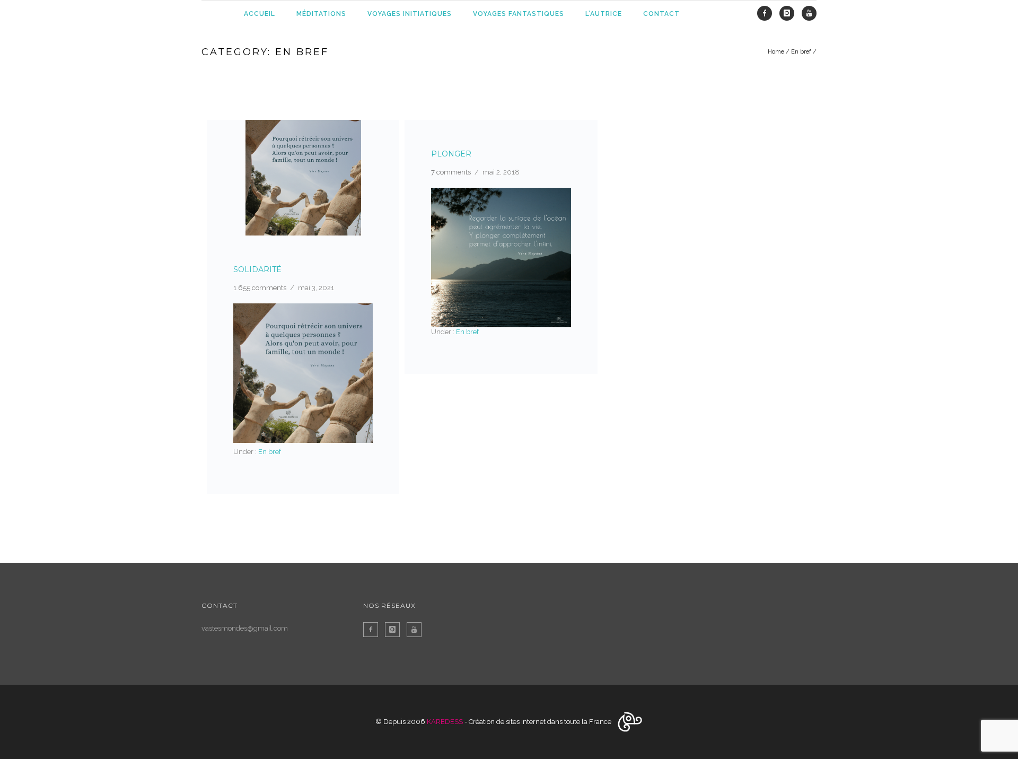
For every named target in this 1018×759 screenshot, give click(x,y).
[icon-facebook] (767, 13)
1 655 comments (259, 288)
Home (776, 51)
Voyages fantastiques (518, 14)
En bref (801, 51)
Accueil (259, 14)
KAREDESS (445, 722)
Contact (661, 14)
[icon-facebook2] (373, 629)
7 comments (451, 172)
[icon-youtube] (809, 13)
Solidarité (257, 269)
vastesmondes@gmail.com (244, 628)
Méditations (321, 14)
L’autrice (603, 14)
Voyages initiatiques (409, 14)
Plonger (451, 154)
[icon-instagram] (789, 13)
